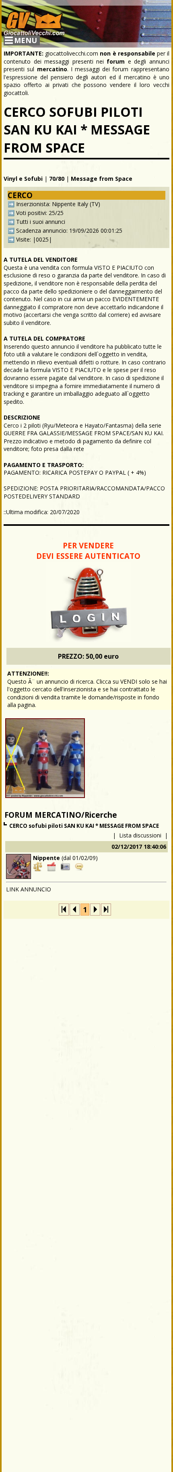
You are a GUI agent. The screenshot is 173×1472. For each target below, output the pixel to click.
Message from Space (101, 178)
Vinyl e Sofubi (23, 178)
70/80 (56, 178)
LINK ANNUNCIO (28, 889)
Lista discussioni (140, 835)
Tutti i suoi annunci (40, 221)
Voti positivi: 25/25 (40, 213)
